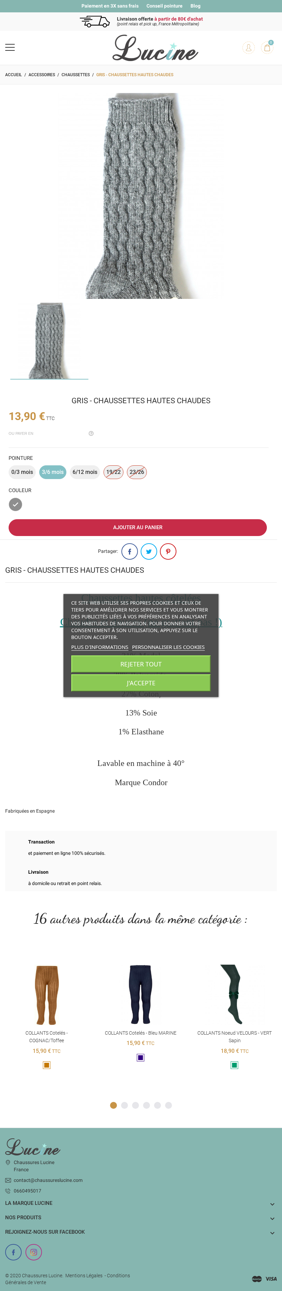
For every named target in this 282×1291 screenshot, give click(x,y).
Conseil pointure (165, 6)
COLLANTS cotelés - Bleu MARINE (47, 1033)
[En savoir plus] (55, 953)
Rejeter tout (141, 664)
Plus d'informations (99, 646)
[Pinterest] (168, 551)
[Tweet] (149, 551)
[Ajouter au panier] (38, 953)
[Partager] (129, 551)
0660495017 (27, 1191)
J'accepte (141, 683)
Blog (195, 6)
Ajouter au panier (137, 527)
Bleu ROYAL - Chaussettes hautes (234, 1033)
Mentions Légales (83, 1275)
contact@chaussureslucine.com (48, 1180)
